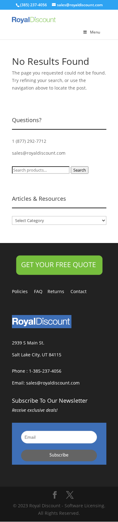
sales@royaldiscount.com (38, 153)
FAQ (41, 291)
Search (79, 170)
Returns (59, 291)
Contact (81, 291)
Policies (23, 291)
